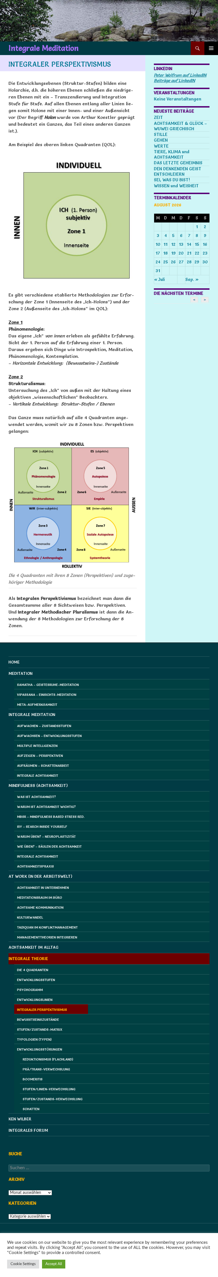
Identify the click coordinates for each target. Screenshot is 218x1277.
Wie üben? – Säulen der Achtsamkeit (49, 846)
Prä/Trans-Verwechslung (46, 1069)
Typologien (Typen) (34, 1039)
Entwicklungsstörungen (39, 1049)
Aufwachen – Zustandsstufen (44, 726)
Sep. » (192, 279)
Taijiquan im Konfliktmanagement (47, 927)
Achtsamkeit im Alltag (33, 947)
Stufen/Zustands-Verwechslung (53, 1099)
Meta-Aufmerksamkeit (37, 704)
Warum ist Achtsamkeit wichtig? (46, 807)
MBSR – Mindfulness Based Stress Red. (51, 816)
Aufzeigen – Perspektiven (40, 755)
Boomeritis (33, 1079)
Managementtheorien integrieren (47, 937)
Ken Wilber (20, 1118)
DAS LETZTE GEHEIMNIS (178, 162)
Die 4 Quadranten (32, 970)
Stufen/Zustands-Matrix (39, 1029)
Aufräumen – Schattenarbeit (43, 765)
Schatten (31, 1109)
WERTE (161, 146)
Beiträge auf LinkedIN (174, 80)
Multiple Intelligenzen (37, 745)
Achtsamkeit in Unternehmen (43, 887)
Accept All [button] (53, 1264)
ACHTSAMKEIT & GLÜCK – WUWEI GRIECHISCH (180, 126)
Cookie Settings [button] (23, 1264)
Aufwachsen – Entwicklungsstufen (49, 736)
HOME (14, 662)
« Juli (159, 279)
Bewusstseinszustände (38, 1019)
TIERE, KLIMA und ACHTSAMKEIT (171, 154)
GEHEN (161, 140)
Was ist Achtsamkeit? (36, 797)
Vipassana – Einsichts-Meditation (46, 694)
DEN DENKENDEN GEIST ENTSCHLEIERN (177, 171)
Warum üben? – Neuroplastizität (46, 836)
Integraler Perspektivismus (42, 1009)
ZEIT (158, 117)
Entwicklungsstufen (36, 980)
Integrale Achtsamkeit (37, 775)
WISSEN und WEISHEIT (176, 185)
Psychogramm (30, 990)
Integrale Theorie (28, 958)
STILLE (160, 134)
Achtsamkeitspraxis (35, 866)
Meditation (20, 673)
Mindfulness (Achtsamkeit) (38, 785)
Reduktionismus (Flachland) (48, 1059)
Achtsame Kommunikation (40, 907)
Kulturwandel (30, 917)
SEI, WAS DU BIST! (172, 179)
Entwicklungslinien (35, 999)
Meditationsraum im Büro (39, 897)
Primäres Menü (211, 48)
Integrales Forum (28, 1130)
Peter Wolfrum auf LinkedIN (180, 75)
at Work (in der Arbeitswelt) (40, 876)
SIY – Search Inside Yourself (42, 826)
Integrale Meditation (44, 48)
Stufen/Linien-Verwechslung (49, 1089)
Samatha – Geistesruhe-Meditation (48, 684)
